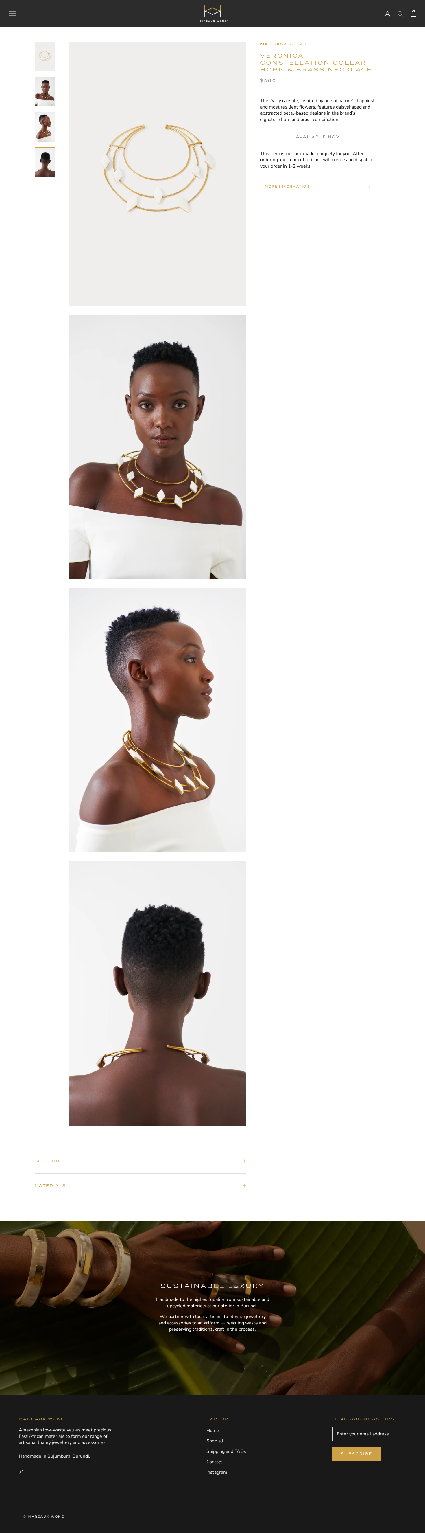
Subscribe (356, 1453)
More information (287, 186)
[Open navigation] (12, 13)
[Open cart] (413, 13)
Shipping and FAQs (226, 1451)
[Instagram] (21, 1472)
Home (212, 1430)
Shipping (48, 1161)
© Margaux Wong (43, 1516)
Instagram (216, 1472)
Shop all (214, 1441)
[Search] (401, 13)
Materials (50, 1185)
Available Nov (318, 136)
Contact (214, 1462)
